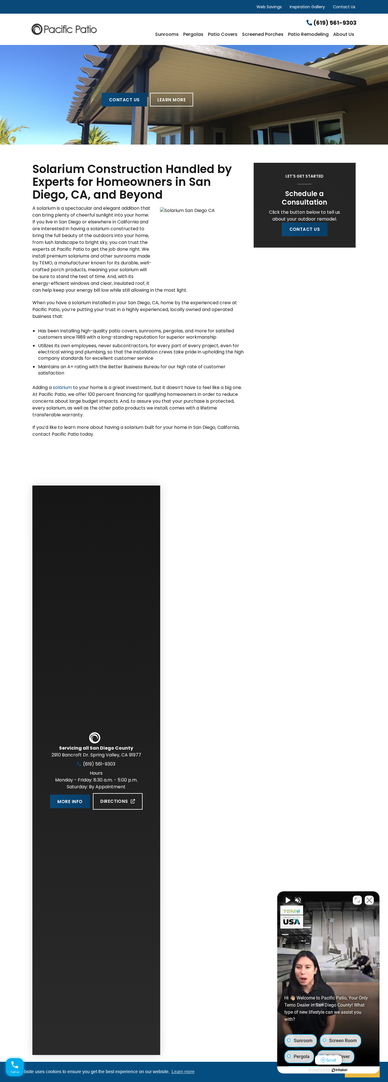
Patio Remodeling (308, 35)
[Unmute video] (287, 900)
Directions (114, 801)
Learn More (171, 100)
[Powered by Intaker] (339, 1070)
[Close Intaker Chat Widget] (369, 900)
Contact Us (344, 7)
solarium (62, 387)
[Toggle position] (357, 900)
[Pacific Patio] (86, 29)
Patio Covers (222, 35)
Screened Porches (262, 35)
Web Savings (269, 7)
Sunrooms (167, 35)
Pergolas (193, 35)
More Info (69, 802)
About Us (343, 35)
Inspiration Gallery (307, 7)
